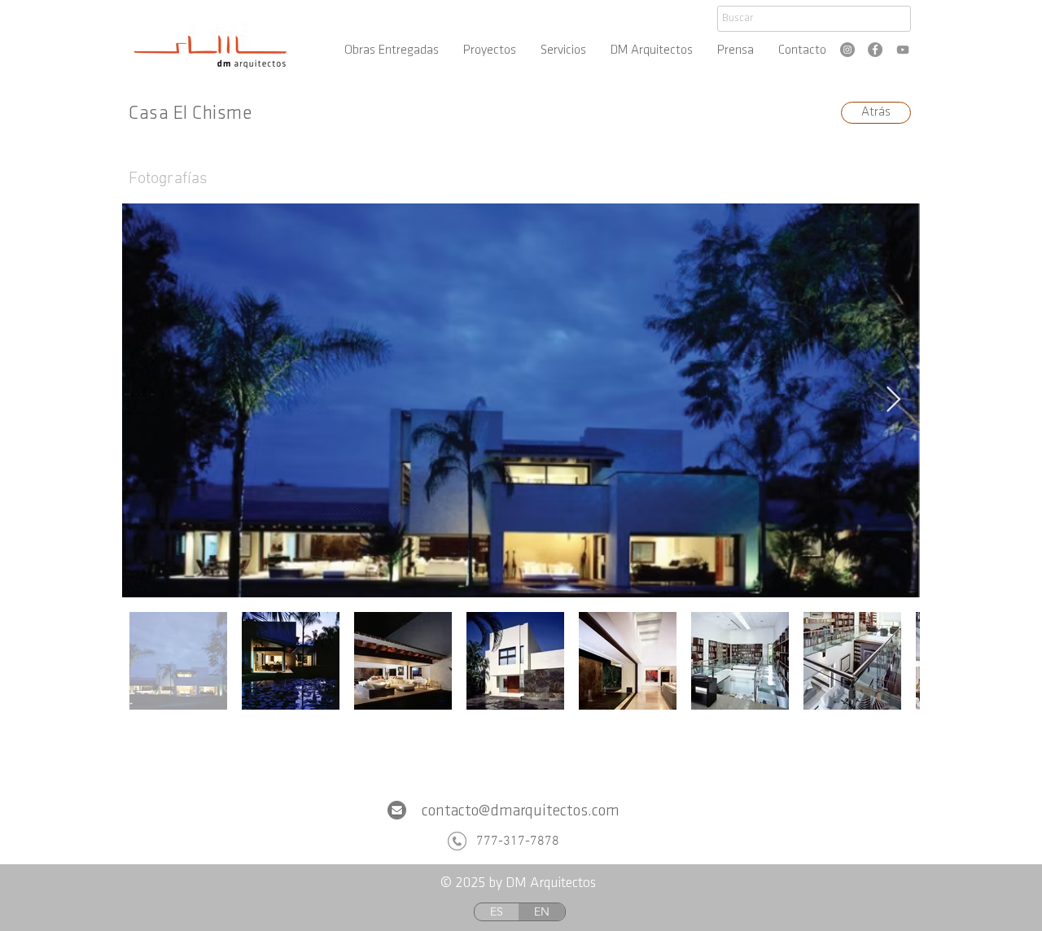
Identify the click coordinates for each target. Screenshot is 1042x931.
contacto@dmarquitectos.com (521, 811)
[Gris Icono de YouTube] (902, 49)
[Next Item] (893, 400)
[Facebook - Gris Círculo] (875, 49)
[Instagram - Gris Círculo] (847, 49)
